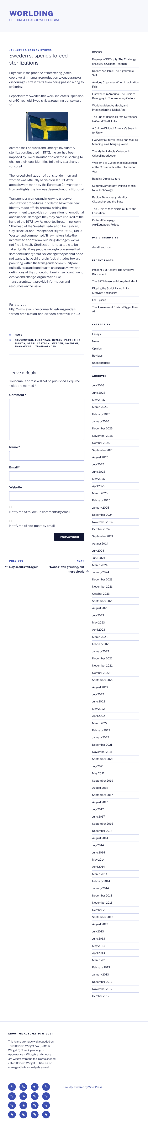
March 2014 (99, 874)
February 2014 (101, 881)
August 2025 (100, 457)
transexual (24, 346)
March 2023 (100, 636)
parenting (72, 340)
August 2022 (100, 687)
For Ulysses (99, 299)
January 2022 (100, 737)
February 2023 (101, 644)
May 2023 (98, 622)
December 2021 (102, 744)
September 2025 (102, 450)
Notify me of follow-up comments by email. (40, 512)
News (19, 335)
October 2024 (101, 529)
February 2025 (101, 500)
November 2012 (102, 988)
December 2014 (102, 830)
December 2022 (102, 658)
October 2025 (101, 442)
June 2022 (98, 701)
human (57, 340)
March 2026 (100, 406)
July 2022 (98, 694)
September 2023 (102, 601)
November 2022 (102, 665)
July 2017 (98, 809)
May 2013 (98, 945)
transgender (45, 346)
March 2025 (100, 493)
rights (20, 343)
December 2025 (102, 428)
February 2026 (101, 414)
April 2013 (98, 953)
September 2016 (102, 823)
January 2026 (100, 421)
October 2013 (100, 909)
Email (14, 467)
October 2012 (100, 996)
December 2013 (102, 895)
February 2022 (101, 730)
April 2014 (98, 866)
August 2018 (100, 787)
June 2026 (98, 392)
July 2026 (98, 385)
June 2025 (98, 471)
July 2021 (98, 766)
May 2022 (98, 708)
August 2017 (100, 802)
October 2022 (100, 672)
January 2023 (100, 651)
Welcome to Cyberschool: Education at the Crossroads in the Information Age (114, 167)
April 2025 (98, 486)
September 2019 (102, 780)
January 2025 (100, 507)
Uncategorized (101, 362)
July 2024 (98, 550)
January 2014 (100, 888)
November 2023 (102, 586)
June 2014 (98, 852)
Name (14, 447)
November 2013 (102, 902)
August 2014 (100, 838)
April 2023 (98, 629)
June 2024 (98, 558)
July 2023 (98, 615)
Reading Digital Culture (106, 178)
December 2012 (102, 981)
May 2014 (98, 859)
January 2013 (100, 974)
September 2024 (102, 536)
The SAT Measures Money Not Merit (115, 281)
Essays (96, 334)
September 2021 (102, 758)
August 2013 (100, 924)
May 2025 (98, 478)
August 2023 (100, 608)
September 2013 (102, 917)
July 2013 (98, 931)
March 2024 (100, 565)
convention (24, 340)
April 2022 (98, 715)
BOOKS (97, 52)
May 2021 (98, 773)
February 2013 (101, 967)
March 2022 (99, 723)
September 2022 (102, 680)
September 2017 (102, 794)
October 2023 (101, 593)
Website (15, 487)
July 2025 (98, 464)
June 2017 (98, 816)
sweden (57, 343)
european (42, 340)
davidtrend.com (102, 247)
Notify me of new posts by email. (32, 526)
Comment (17, 395)
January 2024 (100, 572)
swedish (71, 343)
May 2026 (98, 399)
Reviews (97, 355)
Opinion (97, 348)
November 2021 (102, 751)
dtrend (46, 50)
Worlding (31, 13)
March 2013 (99, 960)
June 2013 (98, 938)
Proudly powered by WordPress (82, 1087)
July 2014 (98, 845)
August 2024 (100, 543)
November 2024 (102, 522)
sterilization (38, 343)
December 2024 (102, 514)
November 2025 (102, 435)
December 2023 (102, 579)
